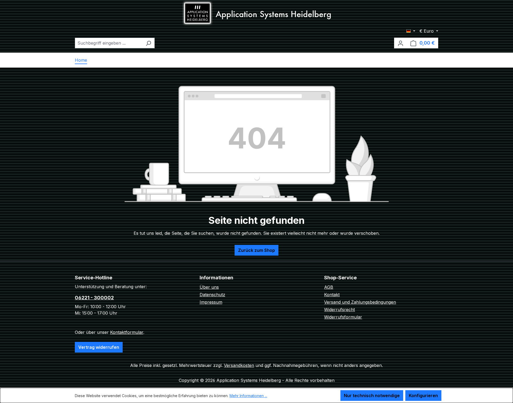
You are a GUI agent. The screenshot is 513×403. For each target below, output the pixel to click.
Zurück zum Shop (256, 250)
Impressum (211, 302)
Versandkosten (239, 365)
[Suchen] (148, 43)
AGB (328, 287)
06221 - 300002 (94, 297)
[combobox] (108, 43)
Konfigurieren (423, 395)
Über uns (209, 287)
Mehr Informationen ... (248, 395)
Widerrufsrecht (339, 309)
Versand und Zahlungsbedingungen (360, 302)
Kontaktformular (126, 332)
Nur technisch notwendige (372, 395)
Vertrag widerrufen (98, 347)
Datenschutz (212, 294)
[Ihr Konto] (400, 43)
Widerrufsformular (343, 317)
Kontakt (332, 294)
